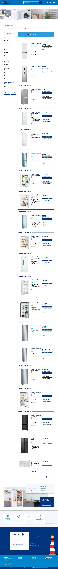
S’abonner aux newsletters (35, 545)
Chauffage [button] (34, 7)
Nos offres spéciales (33, 560)
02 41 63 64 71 (17, 540)
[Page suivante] (52, 477)
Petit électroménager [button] (27, 7)
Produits (9, 19)
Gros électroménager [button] (6, 7)
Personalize (46, 567)
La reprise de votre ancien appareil (39, 519)
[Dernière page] (53, 477)
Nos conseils (33, 559)
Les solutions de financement (7, 563)
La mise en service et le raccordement (8, 562)
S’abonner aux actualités (46, 504)
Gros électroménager (13, 19)
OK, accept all (35, 567)
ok (10, 94)
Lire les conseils (43, 490)
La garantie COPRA (18, 519)
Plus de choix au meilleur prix (7, 519)
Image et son (19, 560)
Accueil (6, 19)
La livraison (5, 559)
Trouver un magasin (33, 558)
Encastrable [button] (13, 7)
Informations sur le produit (47, 47)
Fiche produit (34, 54)
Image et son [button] (19, 7)
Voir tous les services (50, 520)
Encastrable (19, 559)
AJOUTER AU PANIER (47, 93)
